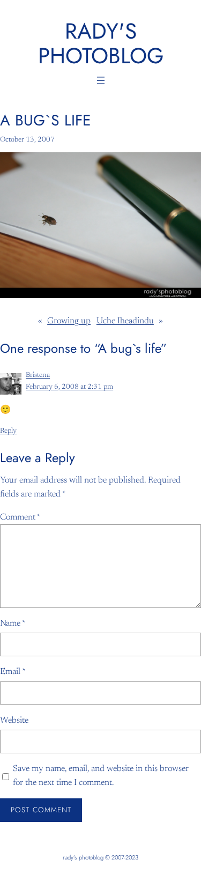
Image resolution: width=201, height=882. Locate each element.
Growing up (69, 321)
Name (13, 623)
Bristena (38, 375)
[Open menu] (100, 80)
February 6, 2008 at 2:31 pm (69, 387)
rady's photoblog (100, 43)
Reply (8, 431)
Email (13, 672)
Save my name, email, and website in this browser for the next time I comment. (101, 776)
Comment (20, 517)
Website (14, 720)
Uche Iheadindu (125, 321)
